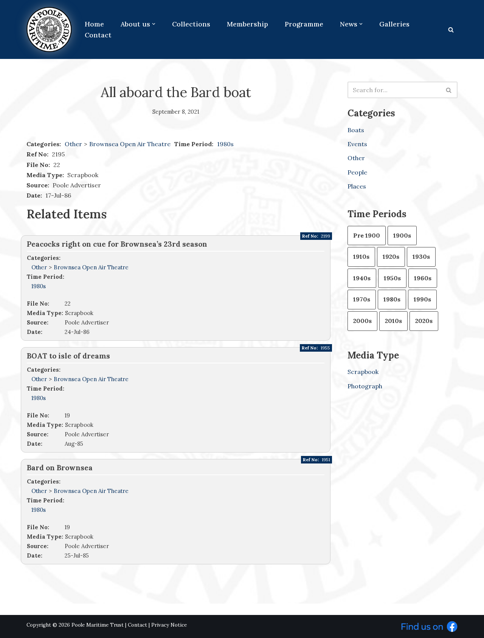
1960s (422, 278)
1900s (402, 235)
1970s (361, 299)
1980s (225, 144)
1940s (362, 278)
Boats (355, 130)
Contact (98, 35)
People (357, 172)
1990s (422, 299)
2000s (362, 320)
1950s (392, 278)
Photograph (364, 386)
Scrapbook (363, 371)
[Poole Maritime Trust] (49, 29)
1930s (421, 256)
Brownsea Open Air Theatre (130, 144)
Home (94, 24)
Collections (191, 24)
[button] (153, 24)
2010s (393, 320)
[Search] (451, 29)
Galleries (394, 24)
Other (73, 144)
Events (357, 144)
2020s (424, 320)
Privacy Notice (169, 625)
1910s (361, 256)
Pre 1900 (366, 235)
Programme (304, 24)
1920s (391, 256)
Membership (247, 24)
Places (356, 186)
